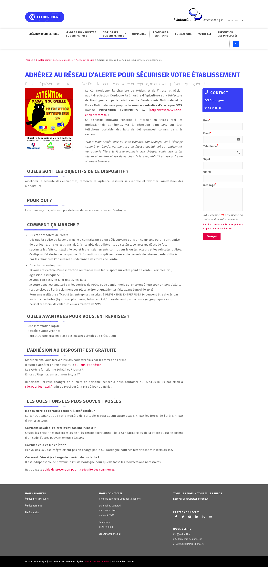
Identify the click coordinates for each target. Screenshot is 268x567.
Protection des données (97, 561)
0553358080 (210, 20)
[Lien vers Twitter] (183, 517)
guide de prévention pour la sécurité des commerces (78, 469)
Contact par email (111, 534)
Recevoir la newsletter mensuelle (191, 498)
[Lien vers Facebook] (176, 517)
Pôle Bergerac (34, 505)
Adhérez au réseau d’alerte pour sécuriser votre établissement (132, 75)
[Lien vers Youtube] (190, 517)
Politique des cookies (123, 561)
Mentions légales (74, 561)
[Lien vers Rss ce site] (204, 517)
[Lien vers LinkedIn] (197, 517)
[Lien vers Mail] (210, 517)
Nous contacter (56, 561)
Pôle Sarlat (33, 512)
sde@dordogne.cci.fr (39, 386)
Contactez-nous (232, 20)
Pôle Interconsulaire (38, 498)
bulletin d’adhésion (88, 365)
